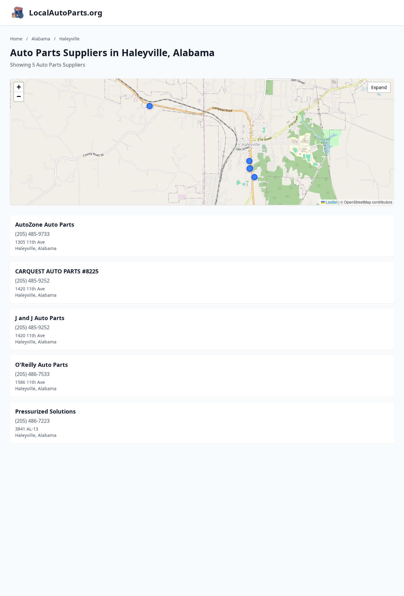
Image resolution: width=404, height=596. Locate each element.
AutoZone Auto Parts (44, 224)
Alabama (41, 39)
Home (16, 39)
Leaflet (331, 202)
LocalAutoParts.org (65, 13)
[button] (254, 177)
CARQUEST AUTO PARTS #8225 (56, 271)
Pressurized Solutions (45, 411)
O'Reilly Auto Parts (41, 364)
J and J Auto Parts (39, 318)
